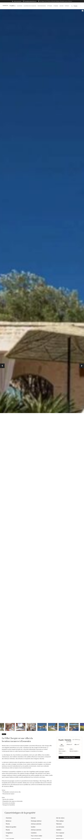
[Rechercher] (72, 6)
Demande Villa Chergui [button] (69, 757)
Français (75, 5)
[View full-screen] (82, 10)
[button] (2, 365)
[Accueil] (8, 5)
